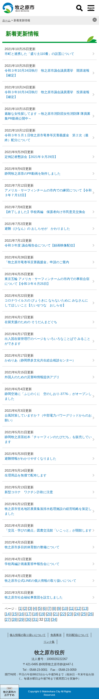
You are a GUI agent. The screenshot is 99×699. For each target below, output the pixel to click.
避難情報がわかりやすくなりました (30, 458)
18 (35, 614)
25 (84, 614)
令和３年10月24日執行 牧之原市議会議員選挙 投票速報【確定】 (47, 94)
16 (21, 614)
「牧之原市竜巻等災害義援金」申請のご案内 (37, 262)
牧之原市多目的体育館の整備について (32, 547)
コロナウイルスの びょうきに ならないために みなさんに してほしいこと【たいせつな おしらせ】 (48, 303)
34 (54, 619)
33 (47, 619)
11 (71, 608)
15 (14, 614)
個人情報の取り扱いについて (28, 635)
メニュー (91, 8)
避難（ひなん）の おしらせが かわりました (37, 228)
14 (8, 614)
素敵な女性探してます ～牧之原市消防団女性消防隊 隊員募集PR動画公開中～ (47, 116)
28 (14, 619)
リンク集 (49, 641)
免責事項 (55, 635)
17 (28, 614)
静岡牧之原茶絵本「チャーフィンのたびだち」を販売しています (48, 439)
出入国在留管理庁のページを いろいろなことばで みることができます (47, 341)
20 (49, 614)
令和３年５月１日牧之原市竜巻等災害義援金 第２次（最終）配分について (46, 137)
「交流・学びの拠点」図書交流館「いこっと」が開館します (48, 530)
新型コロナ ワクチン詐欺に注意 (29, 492)
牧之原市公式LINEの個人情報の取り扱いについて (40, 580)
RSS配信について (77, 635)
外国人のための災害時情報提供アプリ (32, 377)
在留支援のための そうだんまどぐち (31, 322)
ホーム (6, 20)
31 (35, 619)
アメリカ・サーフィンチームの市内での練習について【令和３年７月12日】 (48, 192)
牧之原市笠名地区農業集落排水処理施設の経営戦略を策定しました (48, 511)
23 (70, 614)
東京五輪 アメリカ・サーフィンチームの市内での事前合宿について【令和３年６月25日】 (47, 281)
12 (78, 608)
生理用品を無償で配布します (26, 475)
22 (63, 614)
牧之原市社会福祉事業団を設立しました (34, 597)
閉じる (95, 20)
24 (77, 614)
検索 (79, 8)
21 (56, 614)
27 (8, 619)
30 (28, 619)
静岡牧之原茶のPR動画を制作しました (33, 173)
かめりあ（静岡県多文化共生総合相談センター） (40, 360)
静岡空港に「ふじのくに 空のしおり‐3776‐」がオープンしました (48, 396)
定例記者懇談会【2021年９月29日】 (31, 157)
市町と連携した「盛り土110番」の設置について (39, 54)
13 (85, 608)
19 (42, 614)
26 (90, 614)
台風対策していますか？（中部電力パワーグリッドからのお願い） (48, 418)
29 (21, 619)
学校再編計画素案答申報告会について (32, 564)
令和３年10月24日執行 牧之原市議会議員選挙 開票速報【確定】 (47, 73)
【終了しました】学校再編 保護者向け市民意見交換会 (45, 212)
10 (65, 608)
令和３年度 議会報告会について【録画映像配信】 (40, 245)
